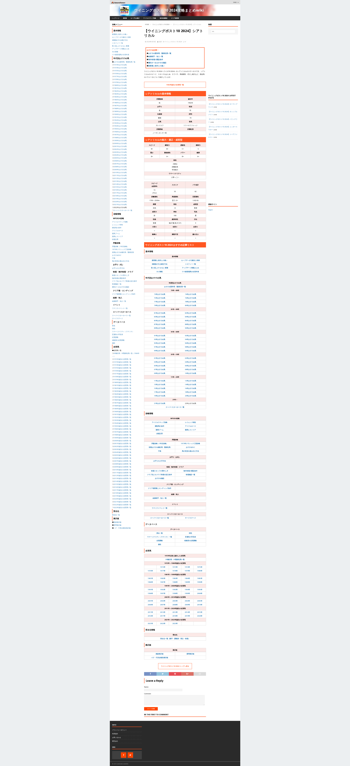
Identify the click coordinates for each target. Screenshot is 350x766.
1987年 (162, 582)
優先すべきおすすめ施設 (157, 63)
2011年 (150, 612)
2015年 (199, 612)
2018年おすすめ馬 (120, 196)
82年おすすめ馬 (190, 313)
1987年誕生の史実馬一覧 (122, 403)
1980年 (199, 571)
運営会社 (115, 741)
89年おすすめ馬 (159, 328)
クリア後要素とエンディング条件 (159, 488)
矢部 (160, 42)
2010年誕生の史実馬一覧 (122, 470)
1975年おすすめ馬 (120, 71)
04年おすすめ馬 (190, 362)
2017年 (162, 616)
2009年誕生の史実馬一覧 (122, 467)
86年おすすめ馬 (190, 320)
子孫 (159, 451)
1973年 (175, 567)
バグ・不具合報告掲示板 (159, 657)
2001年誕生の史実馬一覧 (122, 443)
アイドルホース (190, 426)
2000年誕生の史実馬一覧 (122, 441)
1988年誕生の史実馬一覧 (122, 406)
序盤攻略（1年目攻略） (159, 443)
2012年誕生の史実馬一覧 (122, 475)
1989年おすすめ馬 (120, 111)
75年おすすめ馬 (159, 298)
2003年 (175, 601)
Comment (147, 694)
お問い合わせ (116, 737)
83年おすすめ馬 (159, 317)
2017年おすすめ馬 (120, 193)
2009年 (187, 605)
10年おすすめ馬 (190, 373)
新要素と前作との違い (156, 66)
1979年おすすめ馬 (120, 82)
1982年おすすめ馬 (120, 91)
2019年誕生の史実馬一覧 (122, 496)
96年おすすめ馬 (190, 343)
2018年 (175, 616)
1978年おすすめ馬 (120, 79)
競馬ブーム (160, 430)
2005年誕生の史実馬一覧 (122, 455)
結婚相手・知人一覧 (155, 56)
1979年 (187, 571)
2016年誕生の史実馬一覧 (122, 487)
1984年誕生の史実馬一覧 (122, 394)
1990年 (199, 582)
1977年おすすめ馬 (120, 76)
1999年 (187, 593)
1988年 (175, 582)
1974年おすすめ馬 (120, 68)
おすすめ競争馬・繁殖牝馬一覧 (159, 53)
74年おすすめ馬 (190, 294)
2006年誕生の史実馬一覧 (122, 458)
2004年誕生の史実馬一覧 (122, 452)
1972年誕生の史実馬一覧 (122, 359)
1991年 (150, 589)
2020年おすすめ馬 (120, 202)
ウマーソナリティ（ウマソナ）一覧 (159, 537)
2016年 (150, 616)
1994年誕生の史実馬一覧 (122, 423)
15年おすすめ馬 (159, 388)
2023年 (175, 623)
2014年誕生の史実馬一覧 (122, 481)
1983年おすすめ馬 (120, 94)
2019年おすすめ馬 (120, 199)
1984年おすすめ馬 (120, 97)
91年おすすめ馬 (159, 336)
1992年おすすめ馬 (120, 120)
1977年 (162, 571)
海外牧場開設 (163, 18)
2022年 (162, 623)
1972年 (162, 567)
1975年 (199, 567)
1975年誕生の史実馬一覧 (122, 368)
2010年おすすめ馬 (120, 172)
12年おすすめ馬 (190, 381)
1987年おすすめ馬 (120, 105)
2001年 (150, 601)
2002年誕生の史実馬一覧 (122, 446)
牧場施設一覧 (190, 474)
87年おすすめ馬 (159, 324)
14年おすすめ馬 (190, 384)
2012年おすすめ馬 (120, 178)
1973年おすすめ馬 (120, 65)
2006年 (150, 605)
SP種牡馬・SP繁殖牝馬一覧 (175, 559)
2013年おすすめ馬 (120, 181)
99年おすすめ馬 (159, 351)
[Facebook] (123, 755)
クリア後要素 (175, 18)
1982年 (162, 578)
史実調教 (159, 541)
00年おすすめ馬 (190, 351)
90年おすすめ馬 (190, 328)
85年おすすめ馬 (159, 320)
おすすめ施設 (159, 478)
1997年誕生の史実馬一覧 (122, 432)
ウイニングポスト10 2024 (173, 42)
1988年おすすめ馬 (120, 108)
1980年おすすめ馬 (120, 85)
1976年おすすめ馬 (120, 73)
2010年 (199, 605)
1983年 (175, 578)
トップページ (115, 18)
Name (146, 687)
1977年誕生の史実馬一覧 (122, 374)
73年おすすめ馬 (159, 294)
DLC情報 (160, 272)
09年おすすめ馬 (159, 373)
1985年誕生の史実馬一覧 (122, 397)
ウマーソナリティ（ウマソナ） (123, 331)
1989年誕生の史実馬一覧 (122, 409)
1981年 (150, 578)
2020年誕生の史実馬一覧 (122, 499)
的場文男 (159, 433)
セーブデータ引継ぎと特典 (190, 260)
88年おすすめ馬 (190, 324)
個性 (159, 544)
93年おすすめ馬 (159, 339)
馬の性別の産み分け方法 (190, 451)
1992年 (162, 589)
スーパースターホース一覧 (175, 407)
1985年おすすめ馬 (120, 100)
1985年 (199, 578)
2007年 (162, 605)
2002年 (162, 601)
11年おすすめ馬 (159, 381)
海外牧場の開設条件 (155, 59)
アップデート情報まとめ (190, 268)
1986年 (150, 582)
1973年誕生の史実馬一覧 (122, 362)
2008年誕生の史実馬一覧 (122, 464)
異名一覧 (159, 533)
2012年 (162, 612)
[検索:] (223, 31)
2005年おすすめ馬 (120, 158)
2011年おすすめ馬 (120, 175)
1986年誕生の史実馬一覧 (122, 400)
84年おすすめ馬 (190, 317)
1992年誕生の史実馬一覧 (122, 417)
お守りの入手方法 (159, 461)
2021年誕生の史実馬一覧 (122, 502)
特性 (190, 533)
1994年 (187, 589)
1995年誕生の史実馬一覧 (122, 426)
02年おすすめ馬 (190, 358)
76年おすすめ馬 (190, 298)
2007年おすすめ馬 (120, 164)
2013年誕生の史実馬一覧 (122, 478)
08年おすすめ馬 (190, 369)
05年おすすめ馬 (159, 366)
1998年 (175, 593)
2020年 (199, 616)
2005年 (199, 601)
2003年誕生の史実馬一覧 (122, 449)
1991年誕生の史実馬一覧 (122, 414)
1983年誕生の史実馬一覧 (122, 391)
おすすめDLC (190, 447)
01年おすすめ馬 (159, 358)
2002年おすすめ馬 (120, 149)
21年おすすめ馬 (159, 403)
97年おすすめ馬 (159, 347)
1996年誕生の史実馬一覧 (122, 429)
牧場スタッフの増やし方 (159, 471)
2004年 (187, 601)
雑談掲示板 (160, 654)
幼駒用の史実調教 (190, 541)
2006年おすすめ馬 (120, 161)
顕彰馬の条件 (159, 426)
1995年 (199, 589)
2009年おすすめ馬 (120, 169)
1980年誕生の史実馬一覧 (122, 382)
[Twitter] (130, 755)
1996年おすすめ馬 (120, 132)
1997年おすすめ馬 (120, 135)
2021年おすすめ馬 (120, 204)
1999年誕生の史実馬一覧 (122, 438)
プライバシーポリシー (119, 730)
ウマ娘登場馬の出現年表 (190, 272)
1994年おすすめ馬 (120, 126)
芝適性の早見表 (190, 537)
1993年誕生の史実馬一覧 (122, 420)
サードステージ (190, 518)
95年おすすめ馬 (159, 343)
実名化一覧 (116, 515)
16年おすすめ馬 (190, 388)
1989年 (187, 582)
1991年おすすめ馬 (120, 117)
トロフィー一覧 (190, 264)
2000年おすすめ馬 (120, 143)
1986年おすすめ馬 (120, 103)
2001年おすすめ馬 (120, 146)
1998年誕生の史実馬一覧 (122, 435)
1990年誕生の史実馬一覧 (122, 411)
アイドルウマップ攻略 (149, 18)
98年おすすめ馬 (190, 347)
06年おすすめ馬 (190, 366)
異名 (113, 326)
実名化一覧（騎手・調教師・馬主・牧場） (175, 639)
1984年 (187, 578)
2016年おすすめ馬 (120, 190)
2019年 (187, 616)
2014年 (187, 612)
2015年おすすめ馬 (120, 187)
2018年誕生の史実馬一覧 (122, 493)
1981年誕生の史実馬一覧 (122, 385)
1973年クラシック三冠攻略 (190, 443)
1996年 (150, 593)
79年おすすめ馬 (159, 305)
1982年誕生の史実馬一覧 (175, 85)
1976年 (150, 571)
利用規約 (115, 734)
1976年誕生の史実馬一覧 (122, 371)
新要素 (125, 18)
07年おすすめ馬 (159, 369)
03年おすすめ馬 (159, 362)
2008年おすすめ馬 (120, 167)
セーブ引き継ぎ (135, 18)
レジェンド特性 (190, 422)
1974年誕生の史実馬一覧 (122, 365)
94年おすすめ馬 (190, 339)
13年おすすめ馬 (159, 384)
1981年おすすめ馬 (120, 88)
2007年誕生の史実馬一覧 (122, 461)
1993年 (175, 589)
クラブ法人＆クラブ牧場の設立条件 (159, 474)
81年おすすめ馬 (159, 313)
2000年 (199, 593)
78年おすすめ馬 (190, 302)
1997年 (162, 593)
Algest (210, 210)
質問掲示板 (190, 654)
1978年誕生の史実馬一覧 (122, 377)
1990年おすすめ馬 (120, 114)
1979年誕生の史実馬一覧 (122, 379)
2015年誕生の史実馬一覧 (122, 484)
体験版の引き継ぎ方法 (159, 264)
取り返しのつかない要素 (159, 268)
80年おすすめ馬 (190, 305)
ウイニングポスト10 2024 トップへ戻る (175, 666)
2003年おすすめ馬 (120, 152)
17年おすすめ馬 (159, 392)
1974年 (187, 567)
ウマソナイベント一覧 (159, 508)
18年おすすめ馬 (190, 392)
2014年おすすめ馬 (120, 184)
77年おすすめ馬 (159, 302)
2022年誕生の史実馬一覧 (122, 505)
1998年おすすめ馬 (120, 137)
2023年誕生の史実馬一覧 (122, 507)
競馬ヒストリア (190, 430)
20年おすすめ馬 (190, 396)
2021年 (150, 623)
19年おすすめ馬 (159, 396)
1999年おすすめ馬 (120, 140)
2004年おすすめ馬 (120, 155)
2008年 (175, 605)
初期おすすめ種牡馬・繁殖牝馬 (159, 447)
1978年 (175, 571)
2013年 (175, 612)
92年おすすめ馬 (190, 336)
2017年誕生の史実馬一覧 (122, 490)
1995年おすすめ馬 (120, 129)
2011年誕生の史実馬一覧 (122, 473)
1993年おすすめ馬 (120, 123)
